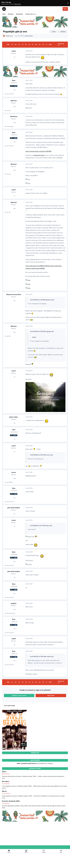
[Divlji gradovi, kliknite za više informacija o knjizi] (14, 711)
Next (50, 44)
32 (15, 44)
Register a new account (19, 695)
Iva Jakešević (6, 783)
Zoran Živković (6, 793)
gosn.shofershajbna (13, 508)
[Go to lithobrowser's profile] (4, 36)
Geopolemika (29, 36)
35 (26, 44)
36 (29, 44)
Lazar (13, 429)
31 (12, 44)
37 (32, 44)
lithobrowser (9, 36)
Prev (8, 44)
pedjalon (13, 603)
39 (39, 44)
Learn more (3, 3)
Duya (13, 80)
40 (43, 44)
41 (46, 44)
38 (36, 44)
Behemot (14, 100)
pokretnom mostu (39, 155)
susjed (14, 51)
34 (22, 44)
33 (19, 44)
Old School (13, 116)
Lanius (14, 190)
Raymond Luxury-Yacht (13, 294)
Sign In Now (50, 695)
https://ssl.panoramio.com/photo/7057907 (38, 151)
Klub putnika (5, 803)
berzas (14, 472)
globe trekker (13, 417)
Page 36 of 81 (61, 44)
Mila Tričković (6, 774)
